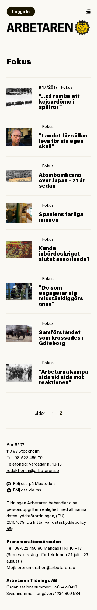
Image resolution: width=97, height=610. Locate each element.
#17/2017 (48, 87)
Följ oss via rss (27, 490)
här (9, 529)
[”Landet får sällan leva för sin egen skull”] (19, 137)
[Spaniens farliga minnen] (19, 213)
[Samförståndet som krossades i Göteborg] (19, 333)
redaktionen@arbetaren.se (32, 471)
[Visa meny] (88, 11)
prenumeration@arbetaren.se (46, 568)
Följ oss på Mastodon (34, 484)
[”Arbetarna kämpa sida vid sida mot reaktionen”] (19, 373)
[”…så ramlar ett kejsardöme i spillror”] (19, 97)
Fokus (66, 87)
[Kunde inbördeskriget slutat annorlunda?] (19, 249)
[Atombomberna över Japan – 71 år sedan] (19, 176)
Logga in (21, 12)
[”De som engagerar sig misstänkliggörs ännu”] (19, 291)
